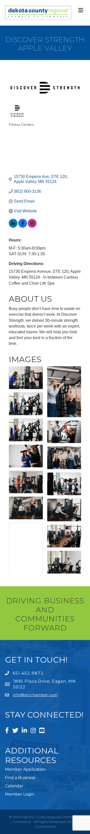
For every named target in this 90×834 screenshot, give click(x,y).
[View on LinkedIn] (13, 226)
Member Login (19, 794)
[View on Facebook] (22, 226)
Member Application (25, 769)
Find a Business (20, 777)
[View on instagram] (32, 226)
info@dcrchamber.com (35, 695)
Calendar (14, 786)
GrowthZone (45, 826)
